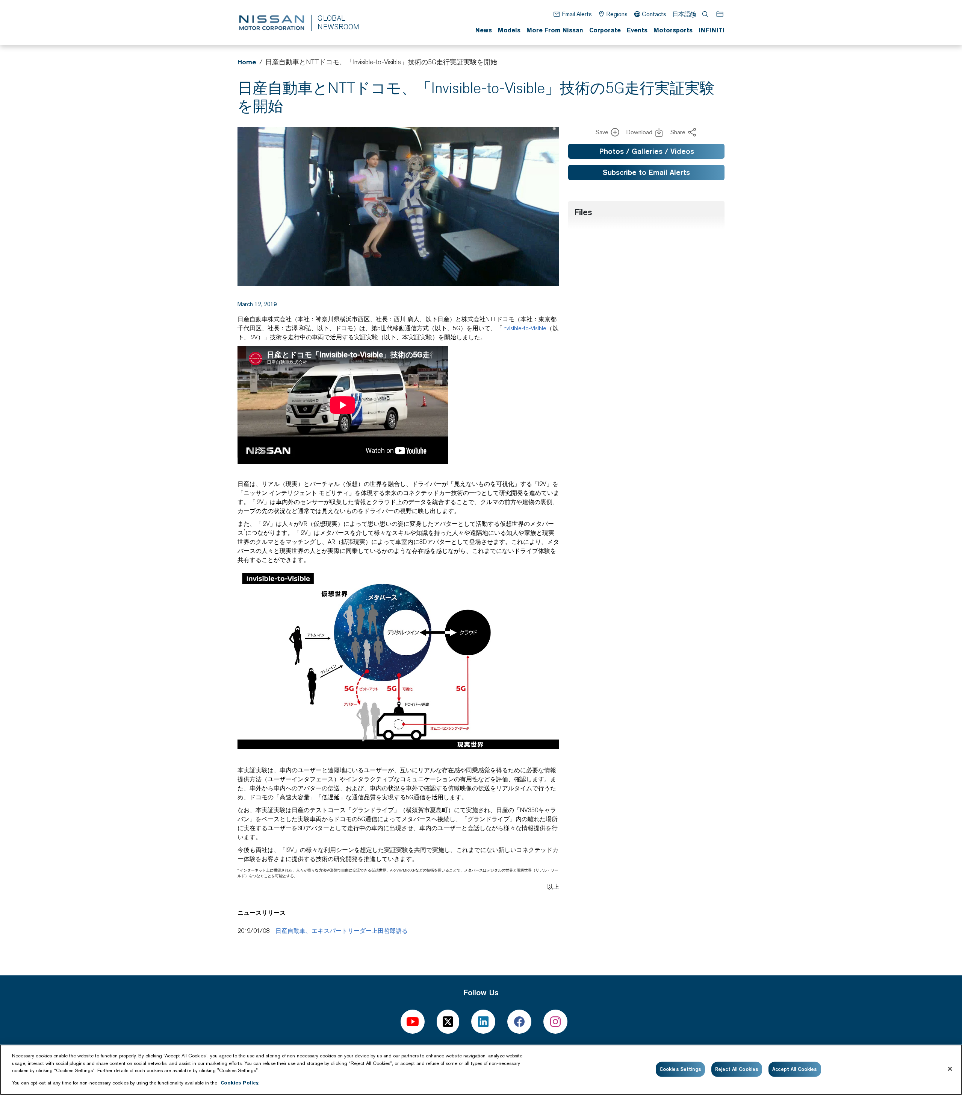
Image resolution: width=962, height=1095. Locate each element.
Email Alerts (576, 14)
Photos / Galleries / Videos (646, 151)
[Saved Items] (720, 14)
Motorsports (673, 30)
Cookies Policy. (240, 1082)
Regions (617, 14)
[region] (481, 1070)
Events (637, 30)
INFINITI (712, 30)
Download (639, 132)
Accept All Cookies (794, 1069)
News (483, 30)
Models (509, 30)
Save (602, 132)
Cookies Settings (680, 1069)
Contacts (654, 14)
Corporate (605, 30)
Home (246, 62)
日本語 (681, 14)
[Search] (706, 14)
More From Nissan (554, 30)
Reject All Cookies (736, 1069)
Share (677, 132)
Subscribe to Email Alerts (646, 172)
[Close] (950, 1068)
